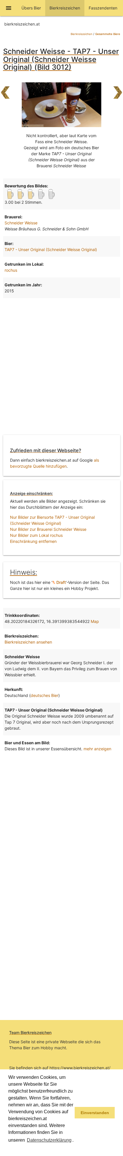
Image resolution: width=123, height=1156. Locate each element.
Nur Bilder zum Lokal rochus (36, 535)
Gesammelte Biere (107, 34)
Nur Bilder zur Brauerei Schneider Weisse (48, 529)
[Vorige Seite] (5, 89)
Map (95, 621)
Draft (60, 582)
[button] (9, 1148)
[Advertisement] (61, 365)
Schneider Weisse (21, 222)
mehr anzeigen (97, 748)
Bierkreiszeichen (81, 34)
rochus (11, 270)
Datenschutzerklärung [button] (49, 1140)
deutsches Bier (44, 695)
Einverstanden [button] (95, 1112)
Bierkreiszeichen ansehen (28, 642)
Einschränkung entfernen (33, 541)
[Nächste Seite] (118, 89)
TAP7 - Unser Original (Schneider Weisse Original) (51, 249)
